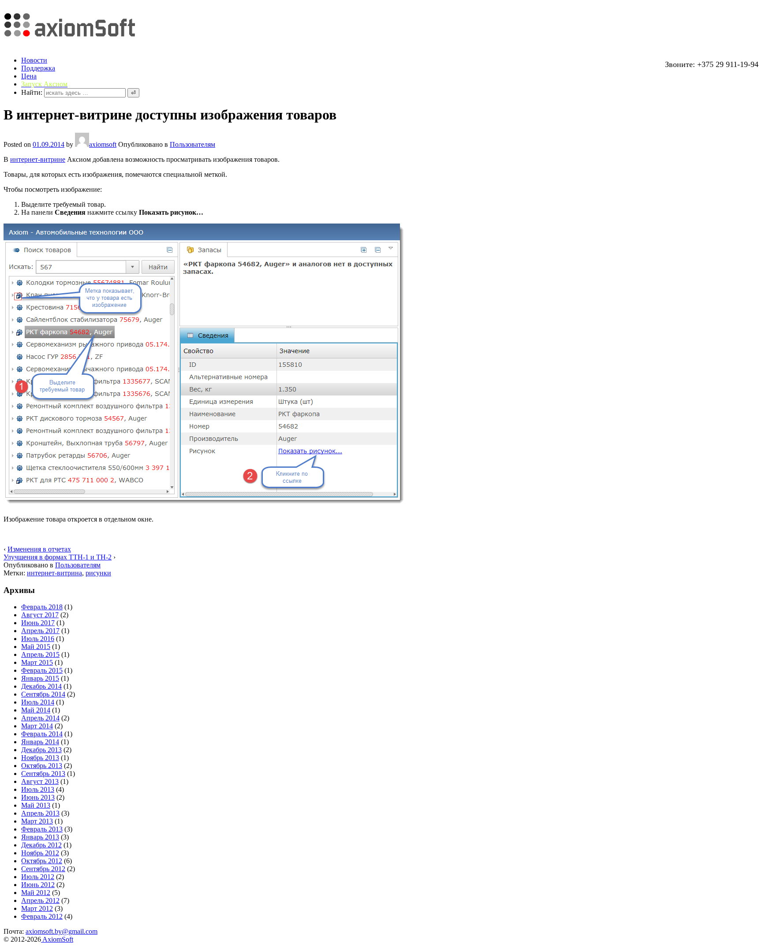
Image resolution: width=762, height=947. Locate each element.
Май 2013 (35, 805)
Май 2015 (35, 646)
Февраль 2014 (42, 734)
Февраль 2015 (42, 670)
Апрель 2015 (40, 654)
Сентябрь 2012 (43, 868)
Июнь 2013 (38, 797)
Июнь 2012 (38, 884)
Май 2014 (35, 710)
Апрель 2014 (40, 718)
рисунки (98, 573)
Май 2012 (35, 892)
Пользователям (192, 144)
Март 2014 (37, 726)
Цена (29, 76)
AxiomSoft (57, 939)
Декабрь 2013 (41, 749)
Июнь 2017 (38, 622)
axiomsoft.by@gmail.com (61, 931)
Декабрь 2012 (41, 845)
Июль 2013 (37, 789)
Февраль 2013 (42, 829)
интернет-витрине (37, 159)
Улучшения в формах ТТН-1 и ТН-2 (58, 557)
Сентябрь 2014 (43, 694)
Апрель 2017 (40, 630)
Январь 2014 (40, 742)
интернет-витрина (54, 573)
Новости (34, 60)
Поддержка (38, 68)
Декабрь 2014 (41, 686)
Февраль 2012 (42, 916)
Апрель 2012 (40, 900)
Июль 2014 (37, 702)
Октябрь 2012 (41, 861)
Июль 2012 (37, 876)
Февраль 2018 (42, 607)
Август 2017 (40, 615)
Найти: (31, 92)
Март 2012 (37, 908)
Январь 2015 (40, 678)
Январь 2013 (40, 837)
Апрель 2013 (40, 813)
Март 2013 (37, 821)
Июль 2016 (37, 638)
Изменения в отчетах (39, 549)
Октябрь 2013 (41, 765)
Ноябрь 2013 (40, 757)
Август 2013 (40, 781)
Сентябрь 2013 (43, 773)
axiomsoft (102, 144)
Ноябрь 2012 (40, 853)
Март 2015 (37, 662)
